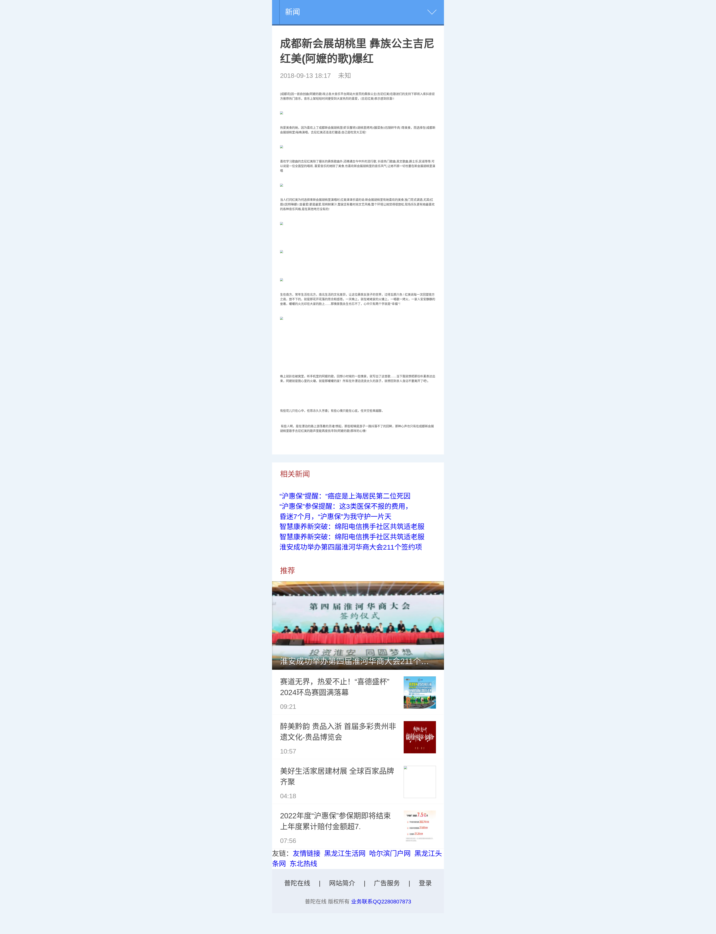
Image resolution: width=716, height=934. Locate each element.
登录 (425, 883)
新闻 (292, 12)
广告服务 (387, 883)
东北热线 (303, 864)
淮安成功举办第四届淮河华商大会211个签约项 (351, 547)
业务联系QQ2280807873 (381, 902)
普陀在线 (297, 883)
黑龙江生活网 (344, 853)
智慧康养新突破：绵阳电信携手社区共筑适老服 (352, 527)
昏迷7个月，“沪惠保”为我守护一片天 (335, 517)
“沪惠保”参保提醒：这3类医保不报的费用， (346, 506)
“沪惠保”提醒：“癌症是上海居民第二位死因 (345, 496)
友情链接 (306, 853)
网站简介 (342, 883)
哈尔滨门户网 (390, 853)
